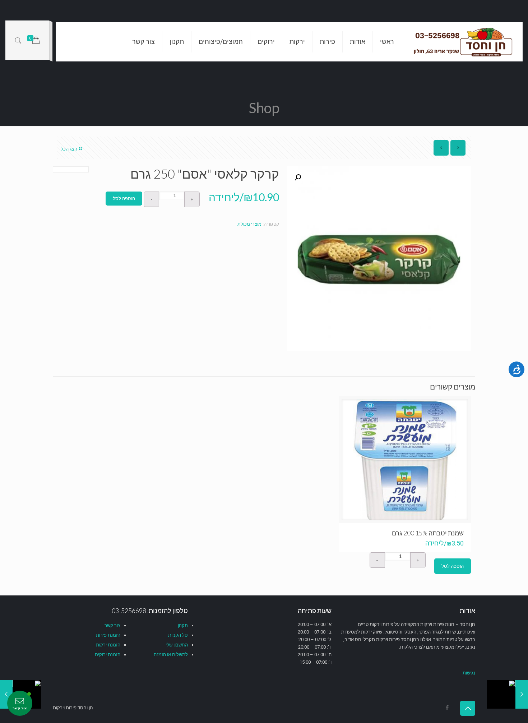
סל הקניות (178, 635)
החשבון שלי (177, 645)
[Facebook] (447, 707)
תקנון (183, 625)
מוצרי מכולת (249, 224)
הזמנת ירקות (108, 645)
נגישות (469, 673)
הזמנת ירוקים (107, 654)
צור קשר (112, 625)
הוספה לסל (124, 198)
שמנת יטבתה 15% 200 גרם (428, 533)
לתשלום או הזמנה (171, 654)
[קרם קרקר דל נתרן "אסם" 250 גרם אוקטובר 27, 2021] (507, 694)
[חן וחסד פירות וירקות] (463, 41)
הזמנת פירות (108, 635)
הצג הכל (69, 149)
